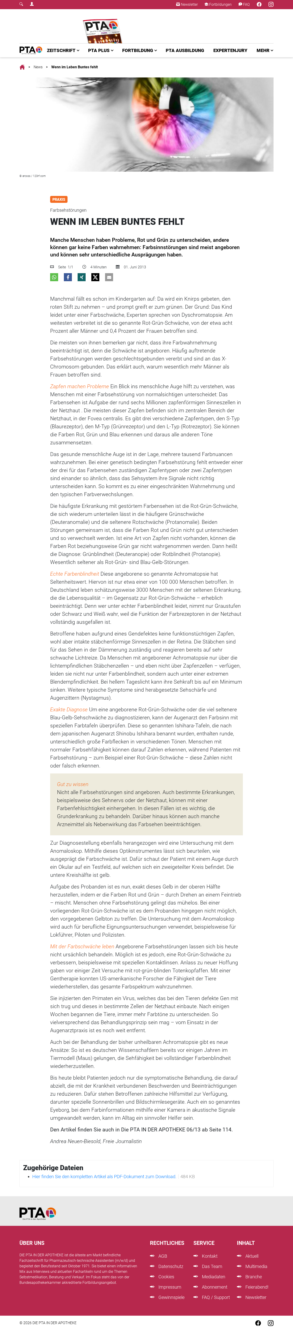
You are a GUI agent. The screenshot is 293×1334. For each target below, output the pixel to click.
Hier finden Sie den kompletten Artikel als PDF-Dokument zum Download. (104, 1176)
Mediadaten (213, 1276)
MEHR (263, 50)
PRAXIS (58, 199)
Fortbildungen (220, 4)
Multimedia (255, 1266)
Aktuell (251, 1256)
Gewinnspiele (170, 1297)
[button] (54, 277)
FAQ (246, 4)
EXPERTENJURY (230, 50)
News (38, 67)
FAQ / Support (215, 1297)
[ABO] (103, 26)
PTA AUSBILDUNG (185, 50)
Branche (253, 1276)
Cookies (165, 1276)
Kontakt (209, 1256)
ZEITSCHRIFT (61, 50)
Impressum (169, 1287)
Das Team (211, 1266)
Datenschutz (170, 1266)
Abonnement (214, 1287)
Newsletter (189, 4)
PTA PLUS (99, 50)
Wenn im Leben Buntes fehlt (74, 67)
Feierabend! (256, 1287)
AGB (162, 1256)
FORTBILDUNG (137, 50)
